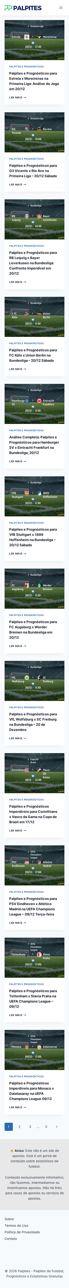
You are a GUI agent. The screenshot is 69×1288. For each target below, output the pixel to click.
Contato (11, 1239)
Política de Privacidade (22, 1232)
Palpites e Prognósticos (26, 66)
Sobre (9, 1219)
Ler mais (17, 97)
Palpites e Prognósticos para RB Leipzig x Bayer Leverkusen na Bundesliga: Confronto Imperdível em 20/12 (33, 263)
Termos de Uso (16, 1226)
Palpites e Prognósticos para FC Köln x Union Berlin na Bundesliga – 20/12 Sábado (33, 355)
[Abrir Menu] (60, 8)
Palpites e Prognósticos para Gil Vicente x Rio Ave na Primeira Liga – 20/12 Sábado (33, 171)
